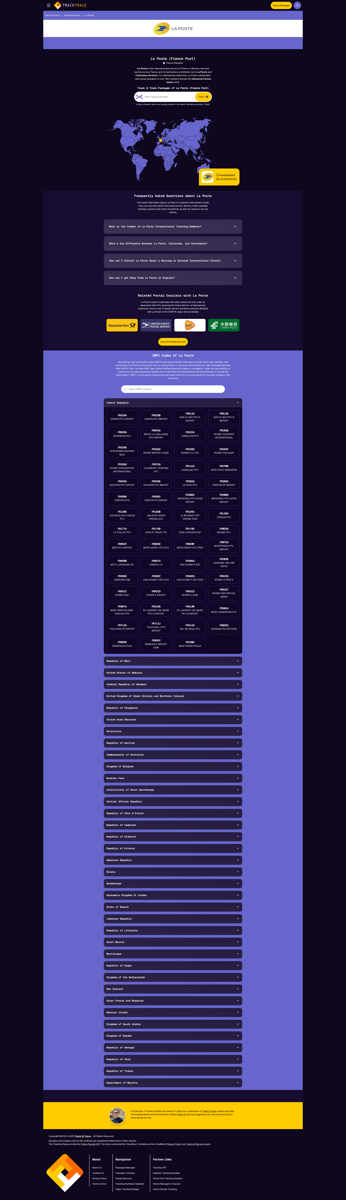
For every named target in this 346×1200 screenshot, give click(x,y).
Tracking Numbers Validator (129, 1183)
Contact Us (98, 1173)
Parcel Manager (281, 5)
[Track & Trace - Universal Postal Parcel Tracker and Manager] (70, 5)
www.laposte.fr (227, 174)
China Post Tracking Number (168, 1178)
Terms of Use (99, 1183)
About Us (97, 1167)
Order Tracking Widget (127, 1189)
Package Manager (125, 1167)
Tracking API (159, 1167)
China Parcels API (90, 1144)
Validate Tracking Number (166, 1173)
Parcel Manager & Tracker (166, 1183)
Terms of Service (195, 1144)
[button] (48, 5)
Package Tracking (124, 1173)
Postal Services (123, 1178)
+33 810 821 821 (228, 178)
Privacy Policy (173, 1144)
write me (181, 1114)
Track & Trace (210, 1111)
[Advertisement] (173, 43)
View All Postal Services (173, 341)
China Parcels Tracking (165, 1189)
